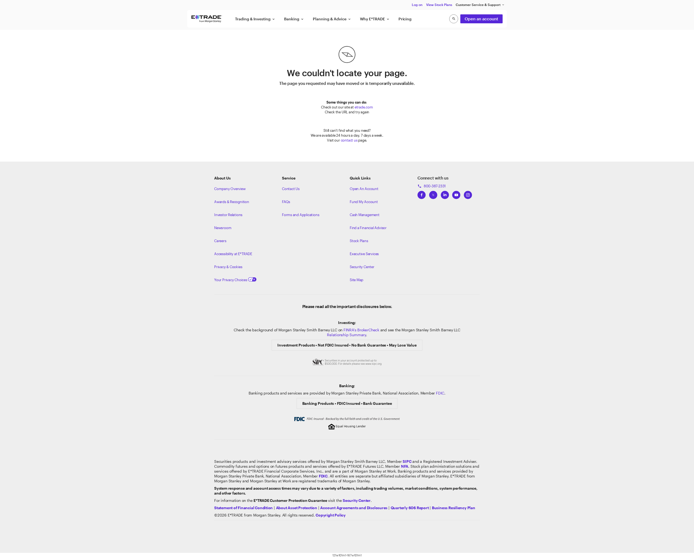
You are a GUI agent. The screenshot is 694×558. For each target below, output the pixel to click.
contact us (349, 140)
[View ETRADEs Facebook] (421, 193)
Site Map (356, 280)
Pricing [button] (405, 19)
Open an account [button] (481, 18)
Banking (294, 19)
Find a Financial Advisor (368, 228)
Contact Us (291, 189)
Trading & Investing (255, 19)
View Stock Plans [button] (439, 5)
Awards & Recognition (231, 202)
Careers (220, 241)
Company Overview (230, 189)
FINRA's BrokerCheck (361, 330)
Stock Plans (359, 241)
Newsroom (222, 228)
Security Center (362, 267)
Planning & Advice (332, 19)
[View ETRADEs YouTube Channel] (456, 193)
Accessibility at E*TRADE (233, 254)
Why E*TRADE (375, 19)
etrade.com (364, 107)
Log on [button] (417, 5)
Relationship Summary (346, 334)
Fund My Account (364, 202)
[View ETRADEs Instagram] (468, 193)
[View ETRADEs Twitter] (433, 193)
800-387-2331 (431, 186)
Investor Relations (228, 215)
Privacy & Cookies (228, 267)
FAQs (286, 202)
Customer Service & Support (480, 5)
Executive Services (364, 254)
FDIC (440, 393)
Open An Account (364, 189)
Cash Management (365, 215)
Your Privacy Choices (231, 280)
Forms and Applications (300, 215)
